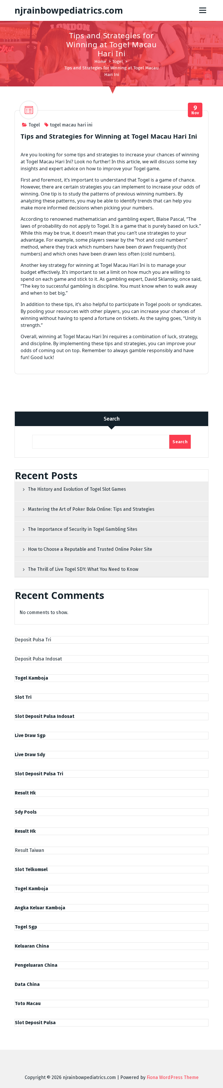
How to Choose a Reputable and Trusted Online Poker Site (90, 549)
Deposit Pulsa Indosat (38, 659)
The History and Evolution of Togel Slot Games (77, 489)
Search (112, 419)
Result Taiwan (29, 850)
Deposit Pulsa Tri (33, 639)
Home (100, 61)
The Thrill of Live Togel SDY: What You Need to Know (83, 569)
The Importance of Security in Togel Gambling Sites (82, 529)
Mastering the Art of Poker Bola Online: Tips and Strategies (91, 509)
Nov (195, 110)
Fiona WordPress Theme (173, 1077)
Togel (117, 61)
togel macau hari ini (71, 125)
